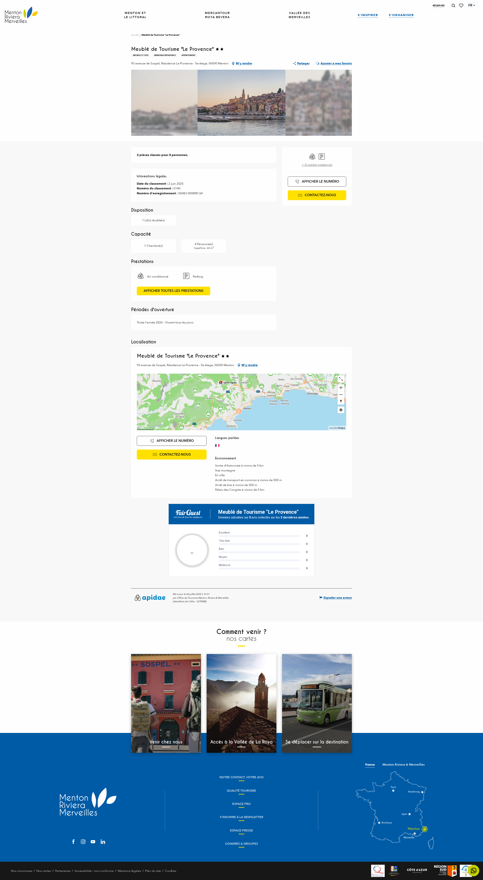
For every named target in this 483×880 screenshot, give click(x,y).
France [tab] (370, 764)
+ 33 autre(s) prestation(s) (317, 165)
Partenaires (62, 871)
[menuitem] (21, 15)
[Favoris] (461, 5)
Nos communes (21, 871)
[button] (453, 5)
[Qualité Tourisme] (378, 871)
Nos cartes (43, 871)
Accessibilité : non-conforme (94, 871)
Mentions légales (129, 871)
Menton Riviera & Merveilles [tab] (403, 764)
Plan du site (153, 871)
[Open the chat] (473, 870)
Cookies (170, 871)
